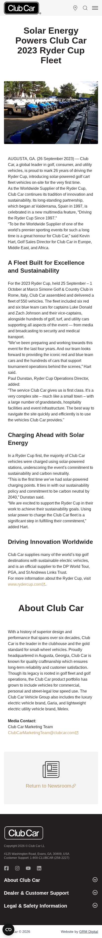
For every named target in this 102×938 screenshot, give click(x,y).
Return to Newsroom (48, 786)
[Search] (85, 8)
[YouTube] (28, 868)
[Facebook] (6, 868)
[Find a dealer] (75, 8)
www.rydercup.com (24, 584)
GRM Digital (88, 932)
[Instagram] (17, 868)
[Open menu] (95, 8)
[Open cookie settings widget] (8, 930)
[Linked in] (39, 868)
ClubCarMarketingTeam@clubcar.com (41, 733)
